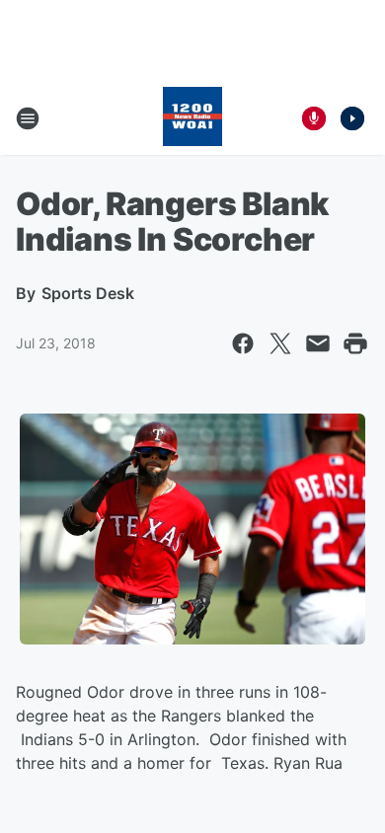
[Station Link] (192, 118)
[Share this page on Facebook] (243, 343)
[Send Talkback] (314, 118)
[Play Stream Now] (352, 118)
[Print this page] (355, 343)
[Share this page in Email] (318, 343)
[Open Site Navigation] (27, 118)
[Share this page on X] (280, 343)
